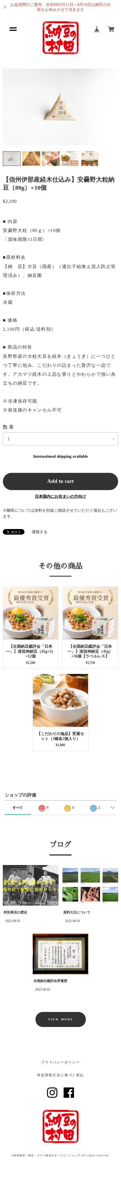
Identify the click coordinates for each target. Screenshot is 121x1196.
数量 (9, 427)
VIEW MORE (60, 1019)
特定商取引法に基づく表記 (60, 1075)
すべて (18, 808)
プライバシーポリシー (60, 1062)
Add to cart (60, 481)
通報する (40, 532)
